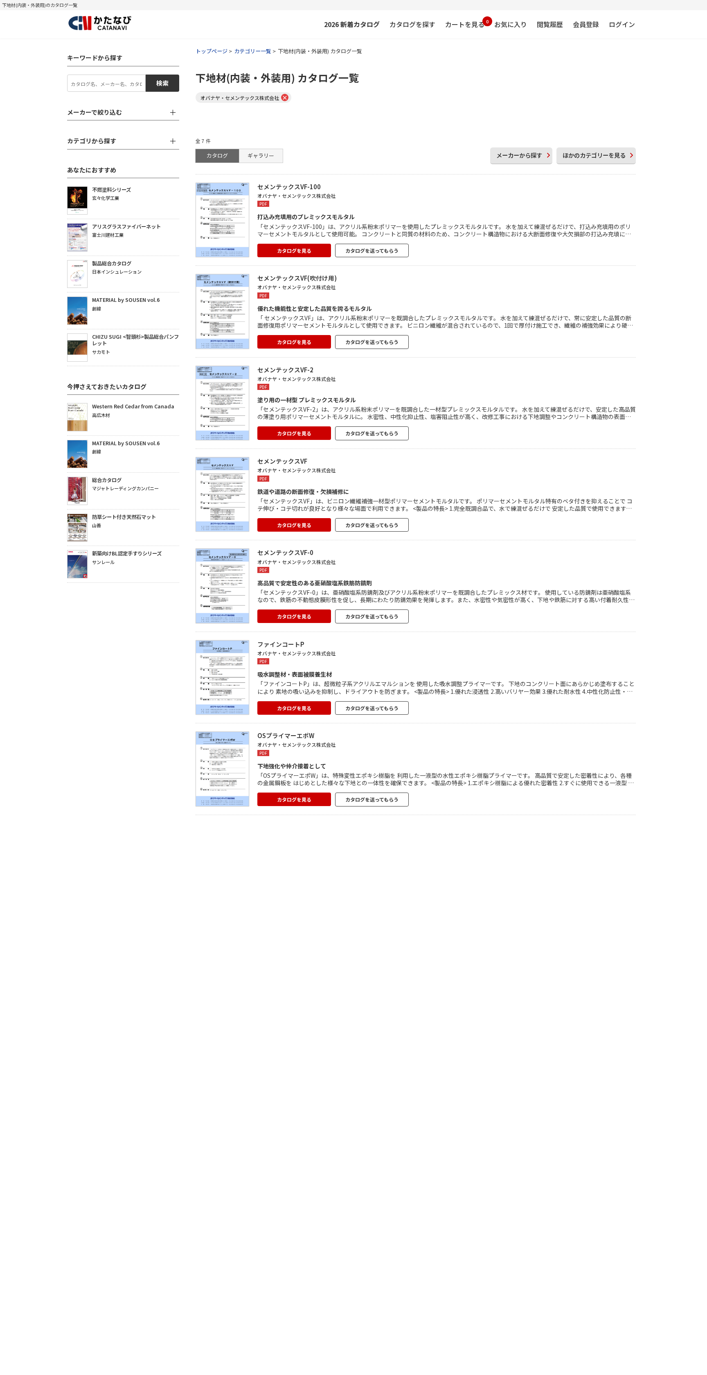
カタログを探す (412, 24)
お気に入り (510, 24)
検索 (162, 83)
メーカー (519, 155)
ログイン (622, 24)
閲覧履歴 (550, 24)
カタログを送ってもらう (372, 250)
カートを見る (464, 23)
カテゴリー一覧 (252, 51)
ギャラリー (261, 155)
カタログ (217, 155)
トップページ (211, 51)
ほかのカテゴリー (594, 155)
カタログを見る (294, 250)
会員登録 (586, 24)
